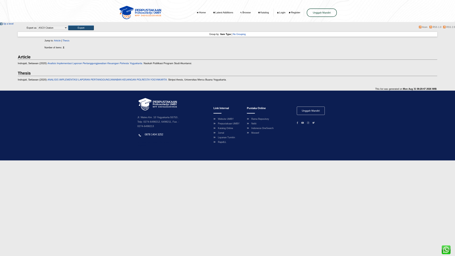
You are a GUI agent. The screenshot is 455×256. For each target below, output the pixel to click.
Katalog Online (225, 128)
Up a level (8, 23)
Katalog (264, 12)
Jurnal (221, 132)
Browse (246, 12)
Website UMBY (226, 119)
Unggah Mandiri (322, 12)
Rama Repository (260, 119)
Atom (424, 27)
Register (295, 12)
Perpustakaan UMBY (229, 123)
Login (282, 12)
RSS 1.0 (436, 27)
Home (202, 12)
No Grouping (239, 34)
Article (57, 40)
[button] (81, 27)
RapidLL (222, 142)
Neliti (253, 123)
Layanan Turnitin (226, 137)
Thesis (66, 40)
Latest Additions (224, 12)
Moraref (255, 132)
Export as (32, 27)
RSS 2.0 (450, 27)
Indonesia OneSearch (262, 128)
